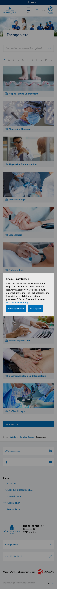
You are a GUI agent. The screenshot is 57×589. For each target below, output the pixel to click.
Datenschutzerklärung (17, 302)
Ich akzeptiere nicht (16, 308)
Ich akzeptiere (35, 308)
